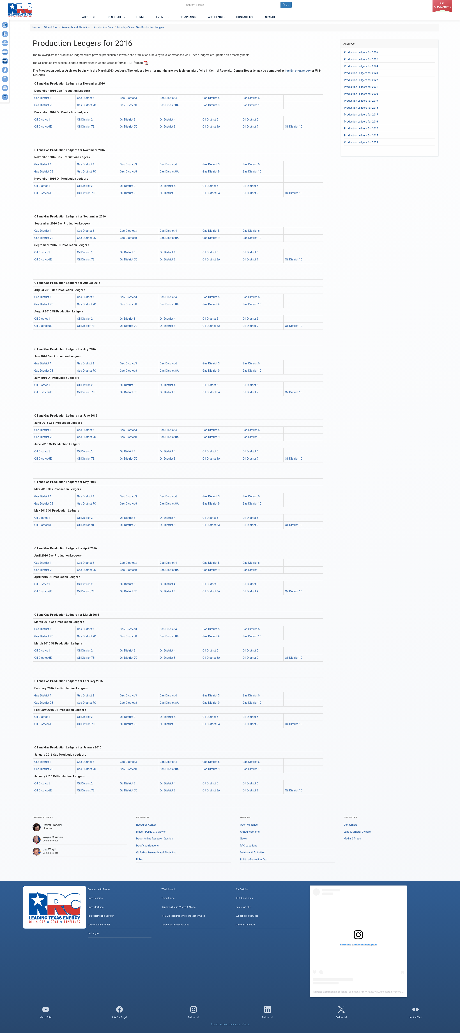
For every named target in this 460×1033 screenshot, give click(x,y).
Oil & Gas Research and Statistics (156, 852)
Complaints (188, 17)
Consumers (350, 824)
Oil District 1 (42, 119)
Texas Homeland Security (101, 915)
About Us (88, 17)
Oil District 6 (250, 119)
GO (287, 4)
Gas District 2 (85, 98)
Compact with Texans (99, 889)
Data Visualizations (147, 845)
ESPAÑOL (270, 17)
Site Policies (242, 889)
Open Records (95, 898)
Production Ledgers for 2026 (361, 52)
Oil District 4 (167, 119)
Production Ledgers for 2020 (361, 94)
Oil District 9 (250, 126)
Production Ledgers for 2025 (361, 59)
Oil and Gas (50, 27)
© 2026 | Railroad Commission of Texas (230, 1024)
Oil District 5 (210, 119)
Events (161, 17)
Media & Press (352, 838)
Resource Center (146, 824)
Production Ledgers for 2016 (361, 121)
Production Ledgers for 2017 (361, 114)
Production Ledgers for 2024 (361, 66)
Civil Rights (93, 933)
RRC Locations (248, 845)
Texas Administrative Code (175, 924)
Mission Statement (245, 924)
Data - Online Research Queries (154, 838)
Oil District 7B (86, 126)
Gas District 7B (43, 105)
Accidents (216, 17)
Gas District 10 (252, 105)
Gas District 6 (251, 98)
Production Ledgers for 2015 (361, 128)
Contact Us (244, 17)
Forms (140, 17)
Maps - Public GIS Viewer (151, 831)
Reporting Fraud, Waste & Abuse (179, 907)
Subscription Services (247, 915)
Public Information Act (253, 859)
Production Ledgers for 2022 (361, 80)
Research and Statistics (76, 27)
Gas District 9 (211, 105)
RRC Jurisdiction (244, 898)
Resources (115, 17)
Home (36, 27)
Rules (139, 859)
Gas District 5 (211, 98)
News (243, 838)
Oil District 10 (293, 126)
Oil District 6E (43, 126)
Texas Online (168, 898)
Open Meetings (249, 824)
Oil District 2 (85, 119)
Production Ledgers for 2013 (361, 142)
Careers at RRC (243, 907)
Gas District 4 (168, 98)
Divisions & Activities (252, 852)
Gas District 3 (128, 98)
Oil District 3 (127, 119)
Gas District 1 (42, 98)
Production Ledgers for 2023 (361, 73)
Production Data (103, 27)
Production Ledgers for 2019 (361, 100)
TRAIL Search (168, 889)
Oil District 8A (211, 126)
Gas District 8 (128, 105)
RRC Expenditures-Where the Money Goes (183, 915)
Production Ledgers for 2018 (361, 107)
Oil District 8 (167, 126)
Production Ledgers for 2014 (361, 135)
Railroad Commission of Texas (330, 991)
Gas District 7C (86, 105)
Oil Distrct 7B (85, 525)
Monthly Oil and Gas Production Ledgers (140, 27)
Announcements (250, 831)
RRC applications (442, 5)
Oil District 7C (128, 126)
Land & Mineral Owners (357, 831)
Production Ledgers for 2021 (361, 86)
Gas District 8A (169, 105)
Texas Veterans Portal (99, 924)
